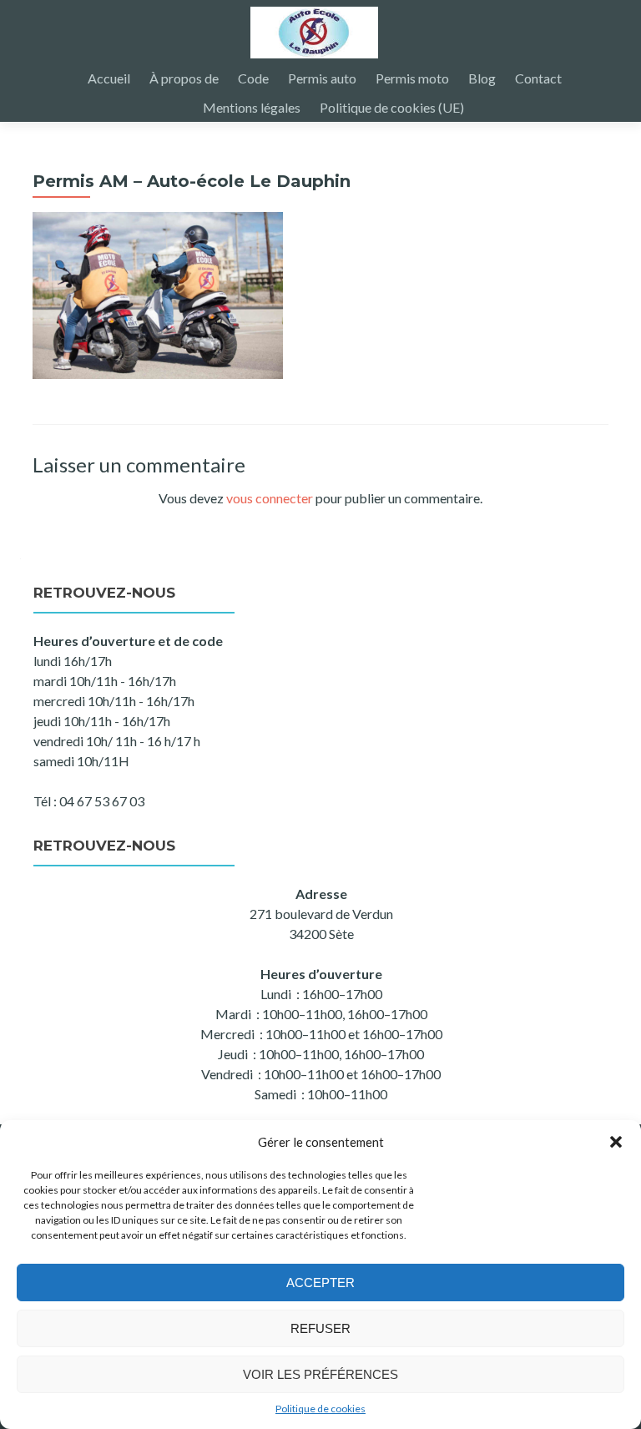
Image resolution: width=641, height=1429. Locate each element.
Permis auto (322, 78)
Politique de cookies (320, 1408)
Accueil (109, 78)
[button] (616, 1142)
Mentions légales (251, 107)
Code (253, 78)
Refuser (320, 1328)
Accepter (320, 1282)
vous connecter (269, 498)
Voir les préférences (320, 1374)
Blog (482, 78)
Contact (538, 78)
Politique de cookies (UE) (392, 107)
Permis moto (412, 78)
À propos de (184, 78)
